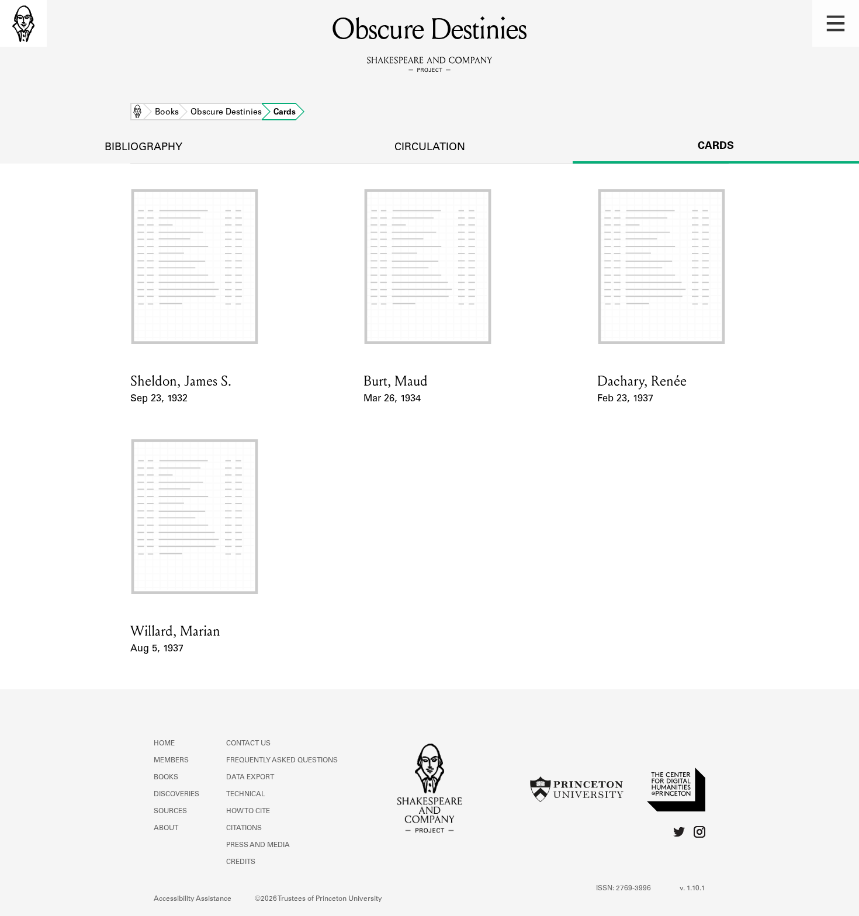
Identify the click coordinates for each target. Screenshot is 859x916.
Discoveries (176, 794)
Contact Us (248, 743)
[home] (23, 23)
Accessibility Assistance (192, 899)
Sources (170, 811)
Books (167, 113)
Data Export (250, 777)
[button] (835, 23)
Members (171, 760)
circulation (429, 148)
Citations (244, 828)
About (166, 828)
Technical (245, 794)
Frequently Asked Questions (282, 760)
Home (137, 113)
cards (716, 146)
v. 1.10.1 (692, 888)
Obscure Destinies (226, 113)
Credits (240, 862)
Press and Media (258, 845)
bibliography (143, 148)
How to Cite (248, 811)
